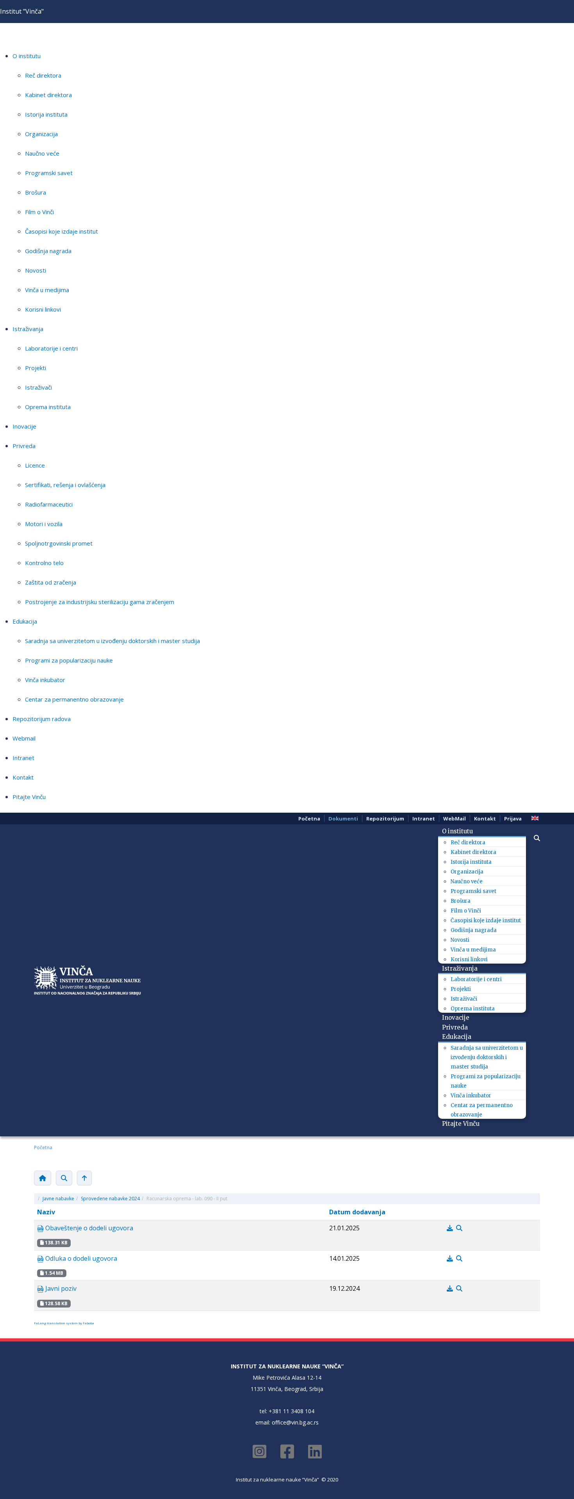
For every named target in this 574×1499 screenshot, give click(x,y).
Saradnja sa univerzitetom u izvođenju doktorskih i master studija (112, 641)
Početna (309, 818)
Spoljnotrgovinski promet (59, 543)
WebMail (454, 818)
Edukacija (24, 621)
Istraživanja (27, 329)
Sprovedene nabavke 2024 (110, 1198)
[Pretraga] (64, 1178)
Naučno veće (42, 153)
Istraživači (38, 387)
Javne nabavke (58, 1198)
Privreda (24, 446)
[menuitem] (460, 831)
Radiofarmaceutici (49, 504)
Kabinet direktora (48, 95)
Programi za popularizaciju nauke (69, 660)
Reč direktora (43, 75)
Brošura (35, 192)
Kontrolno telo (44, 563)
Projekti (35, 368)
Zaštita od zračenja (50, 582)
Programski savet (49, 173)
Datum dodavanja (357, 1212)
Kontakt (23, 777)
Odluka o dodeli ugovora (80, 1258)
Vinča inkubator (45, 680)
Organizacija (41, 134)
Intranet (23, 758)
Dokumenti (343, 818)
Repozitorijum (385, 818)
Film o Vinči (39, 212)
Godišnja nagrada (48, 251)
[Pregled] (459, 1228)
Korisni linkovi (43, 309)
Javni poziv (60, 1288)
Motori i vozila (43, 524)
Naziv (46, 1212)
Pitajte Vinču (29, 797)
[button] (533, 838)
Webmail (24, 738)
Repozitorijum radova (41, 719)
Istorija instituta (46, 114)
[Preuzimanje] (450, 1228)
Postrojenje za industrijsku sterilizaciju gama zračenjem (99, 602)
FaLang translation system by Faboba (64, 1323)
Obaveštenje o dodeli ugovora (88, 1228)
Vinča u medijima (47, 290)
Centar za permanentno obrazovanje (74, 699)
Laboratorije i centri (51, 348)
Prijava (513, 818)
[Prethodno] (84, 1178)
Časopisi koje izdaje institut (61, 231)
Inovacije (24, 426)
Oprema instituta (48, 407)
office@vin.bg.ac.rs (295, 1422)
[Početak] (42, 1178)
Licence (35, 465)
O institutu (26, 56)
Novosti (35, 270)
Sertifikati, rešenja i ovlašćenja (65, 485)
